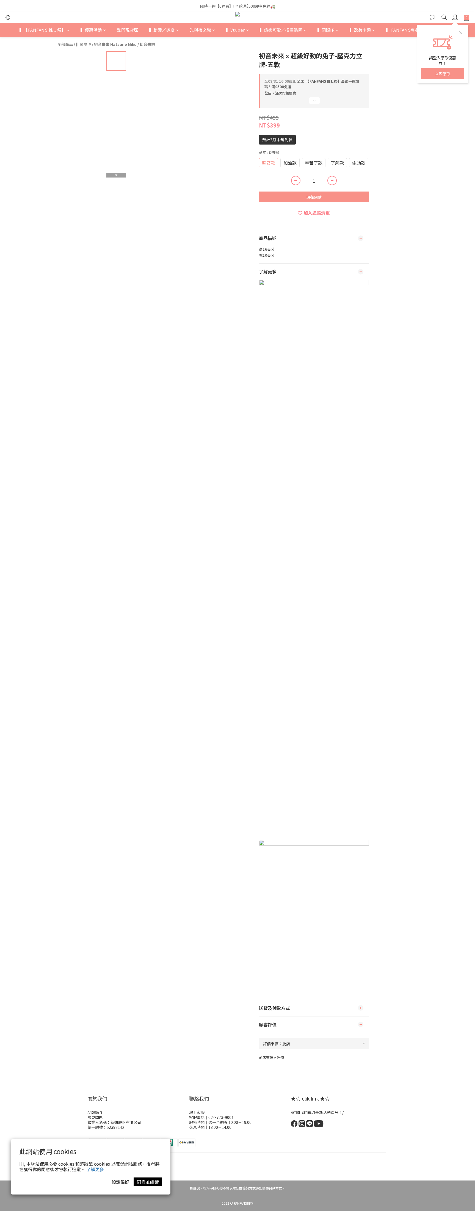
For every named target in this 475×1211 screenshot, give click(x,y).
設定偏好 (120, 1182)
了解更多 (95, 1169)
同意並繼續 (148, 1182)
